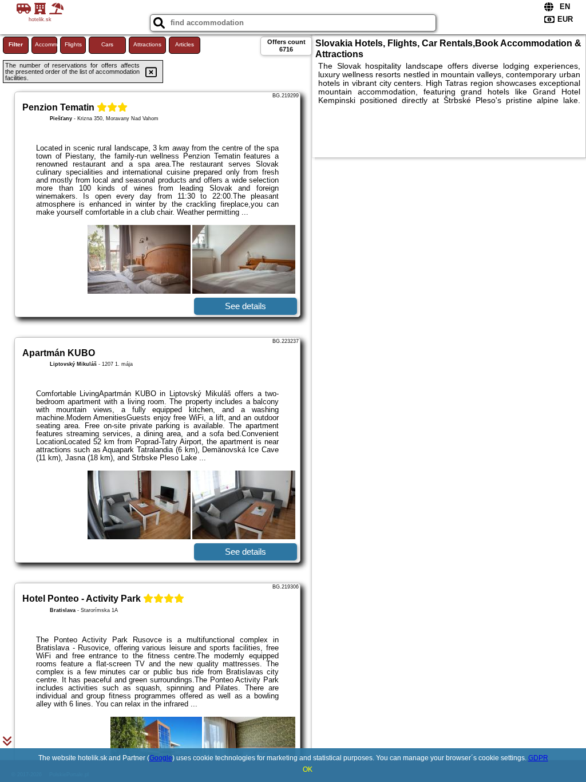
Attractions (147, 44)
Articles (184, 44)
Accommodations (46, 44)
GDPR (538, 758)
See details (245, 306)
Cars (107, 44)
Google (160, 758)
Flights (73, 44)
